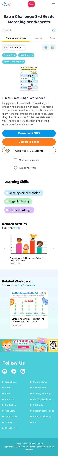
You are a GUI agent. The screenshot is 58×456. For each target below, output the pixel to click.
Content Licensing (42, 416)
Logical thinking (19, 201)
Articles (16, 227)
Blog (7, 393)
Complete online (29, 142)
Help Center (11, 428)
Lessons (38, 38)
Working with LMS (42, 387)
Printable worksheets (16, 38)
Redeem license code (43, 410)
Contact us (10, 405)
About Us (9, 399)
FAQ (35, 422)
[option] (29, 249)
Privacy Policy (36, 443)
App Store (10, 410)
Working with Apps (42, 393)
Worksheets (11, 381)
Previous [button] (5, 248)
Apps (7, 387)
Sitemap (9, 422)
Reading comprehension (24, 193)
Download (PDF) (29, 133)
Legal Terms (21, 443)
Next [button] (53, 248)
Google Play (11, 416)
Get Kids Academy (42, 399)
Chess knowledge (20, 210)
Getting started (40, 381)
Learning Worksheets (23, 285)
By (5, 47)
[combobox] (16, 47)
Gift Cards (38, 405)
